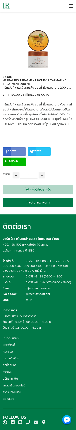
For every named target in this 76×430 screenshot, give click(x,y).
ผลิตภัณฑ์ (9, 345)
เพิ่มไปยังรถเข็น (40, 189)
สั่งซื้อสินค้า (9, 365)
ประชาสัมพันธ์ (11, 358)
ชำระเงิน (7, 372)
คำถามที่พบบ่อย (12, 392)
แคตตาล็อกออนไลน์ (14, 385)
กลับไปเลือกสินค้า (38, 202)
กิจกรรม (8, 351)
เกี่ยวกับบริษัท (11, 338)
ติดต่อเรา (8, 398)
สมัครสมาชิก (10, 378)
